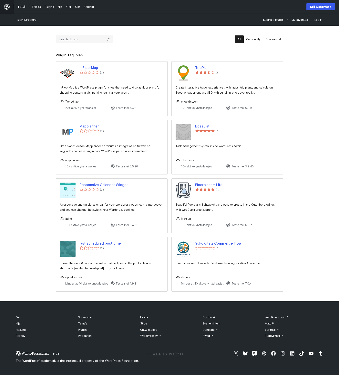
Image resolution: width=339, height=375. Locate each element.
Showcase (85, 317)
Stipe (143, 323)
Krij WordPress (320, 6)
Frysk (56, 354)
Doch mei (209, 317)
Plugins (82, 329)
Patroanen (85, 335)
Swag (208, 335)
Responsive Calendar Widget (103, 185)
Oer (18, 317)
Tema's (82, 323)
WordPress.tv (150, 335)
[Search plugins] (109, 39)
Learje (144, 317)
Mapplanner (89, 126)
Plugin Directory (26, 19)
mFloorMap (88, 68)
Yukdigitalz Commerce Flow (218, 243)
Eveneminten (211, 323)
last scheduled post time (100, 243)
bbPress (272, 329)
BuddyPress (274, 335)
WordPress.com (277, 317)
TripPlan (202, 68)
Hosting (21, 329)
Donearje (210, 329)
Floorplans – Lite (208, 185)
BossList (202, 126)
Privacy (20, 335)
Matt (269, 323)
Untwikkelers (148, 329)
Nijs (18, 323)
